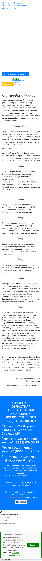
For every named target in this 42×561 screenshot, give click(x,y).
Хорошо (33, 545)
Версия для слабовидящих (14, 74)
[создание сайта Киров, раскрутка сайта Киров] (21, 502)
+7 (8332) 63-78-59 (25, 451)
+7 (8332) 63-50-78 (24, 442)
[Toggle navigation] (36, 3)
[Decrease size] (20, 81)
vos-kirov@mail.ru (22, 460)
